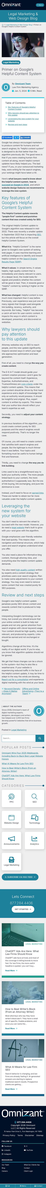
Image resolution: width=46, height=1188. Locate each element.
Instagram (7, 1154)
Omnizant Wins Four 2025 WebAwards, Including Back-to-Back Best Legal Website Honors (22, 756)
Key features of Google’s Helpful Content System (22, 108)
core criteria (27, 384)
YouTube (29, 1150)
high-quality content (25, 570)
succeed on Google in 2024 (15, 185)
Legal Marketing (11, 62)
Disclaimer (29, 1135)
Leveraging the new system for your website (23, 120)
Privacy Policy (9, 1135)
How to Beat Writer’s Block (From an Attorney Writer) (19, 769)
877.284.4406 (21, 903)
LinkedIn (25, 137)
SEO (39, 234)
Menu (41, 5)
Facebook (7, 137)
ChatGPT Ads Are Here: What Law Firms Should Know (21, 777)
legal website (18, 527)
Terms (20, 1135)
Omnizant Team (23, 83)
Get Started (21, 909)
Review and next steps (17, 124)
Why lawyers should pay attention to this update (23, 114)
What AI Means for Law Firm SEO (17, 763)
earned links (38, 493)
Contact (27, 1168)
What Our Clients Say (32, 1165)
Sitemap (39, 1135)
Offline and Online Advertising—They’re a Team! (33, 691)
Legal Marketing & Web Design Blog (19, 25)
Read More (23, 970)
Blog (3, 1168)
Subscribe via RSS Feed (20, 877)
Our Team (5, 1165)
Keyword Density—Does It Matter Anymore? (11, 691)
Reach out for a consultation (15, 679)
